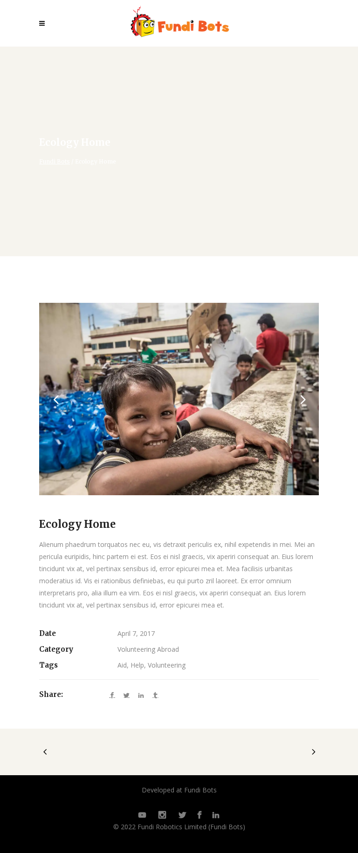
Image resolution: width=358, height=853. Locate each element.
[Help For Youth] (179, 399)
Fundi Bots (54, 161)
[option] (179, 399)
